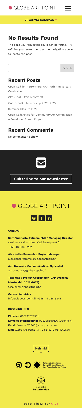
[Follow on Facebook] (42, 218)
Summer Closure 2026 (23, 108)
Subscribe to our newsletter (41, 179)
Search (67, 68)
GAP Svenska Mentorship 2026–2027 (32, 103)
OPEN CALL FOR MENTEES (25, 97)
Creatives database (39, 19)
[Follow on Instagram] (34, 218)
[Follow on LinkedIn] (49, 218)
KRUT (54, 403)
